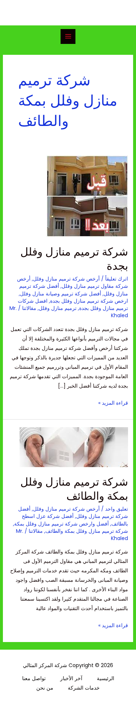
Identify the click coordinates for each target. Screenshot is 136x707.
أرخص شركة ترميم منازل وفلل (66, 278)
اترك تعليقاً (116, 278)
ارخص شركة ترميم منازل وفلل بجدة (89, 301)
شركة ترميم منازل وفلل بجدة (74, 259)
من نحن (44, 687)
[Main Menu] (68, 36)
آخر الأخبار (71, 678)
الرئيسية (105, 678)
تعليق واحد (116, 508)
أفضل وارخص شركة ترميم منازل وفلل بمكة (61, 523)
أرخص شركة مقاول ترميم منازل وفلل (72, 282)
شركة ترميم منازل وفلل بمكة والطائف (74, 489)
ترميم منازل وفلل (58, 308)
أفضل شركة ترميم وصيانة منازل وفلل (60, 293)
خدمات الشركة (84, 687)
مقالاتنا (29, 308)
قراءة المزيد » (113, 402)
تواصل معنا (34, 678)
